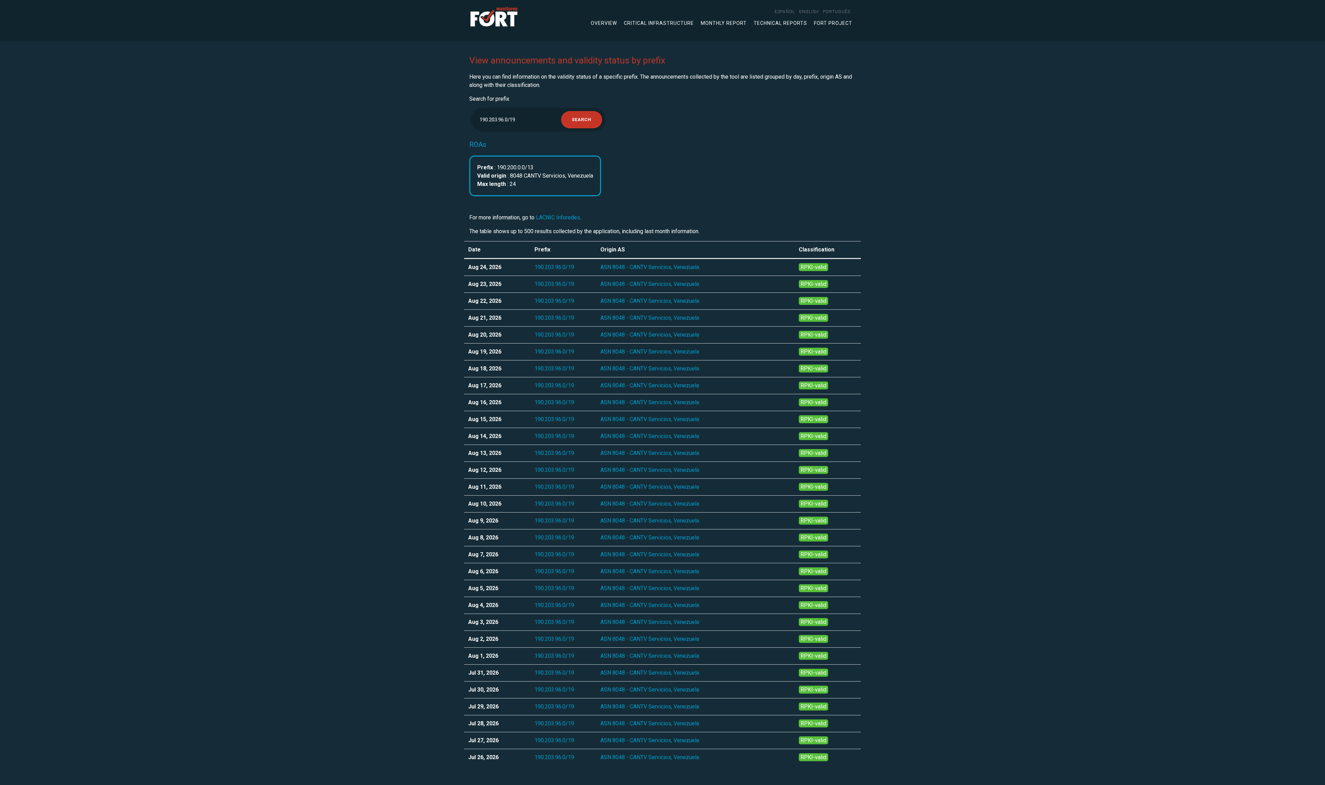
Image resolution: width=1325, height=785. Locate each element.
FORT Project (833, 23)
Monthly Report (724, 23)
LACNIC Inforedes (558, 217)
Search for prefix (489, 99)
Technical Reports (780, 23)
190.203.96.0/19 (554, 267)
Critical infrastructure (659, 23)
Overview (604, 23)
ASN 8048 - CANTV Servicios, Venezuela (649, 267)
